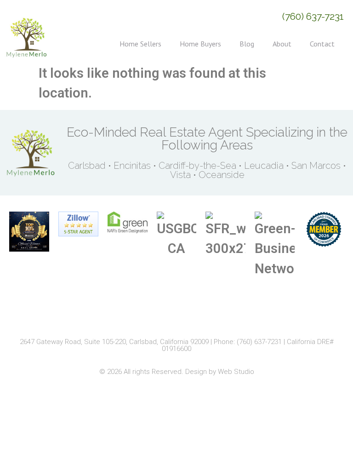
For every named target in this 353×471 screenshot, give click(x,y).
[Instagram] (165, 316)
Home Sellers (140, 43)
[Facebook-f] (144, 316)
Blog (246, 43)
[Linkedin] (187, 316)
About (282, 43)
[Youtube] (209, 316)
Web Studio (236, 372)
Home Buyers (200, 43)
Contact (322, 43)
